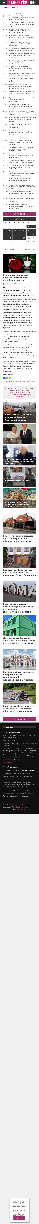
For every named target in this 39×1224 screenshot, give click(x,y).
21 (24, 238)
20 (19, 238)
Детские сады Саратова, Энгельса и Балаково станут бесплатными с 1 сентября (19, 641)
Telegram (23, 395)
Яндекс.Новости (16, 390)
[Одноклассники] (7, 378)
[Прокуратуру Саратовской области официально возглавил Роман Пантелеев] (19, 557)
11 (10, 234)
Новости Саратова (10, 8)
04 (10, 230)
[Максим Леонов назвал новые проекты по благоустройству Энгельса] (19, 434)
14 (24, 234)
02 (33, 227)
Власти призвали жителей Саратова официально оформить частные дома (18, 538)
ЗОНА (32, 381)
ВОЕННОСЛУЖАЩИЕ (9, 381)
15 (29, 234)
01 (29, 227)
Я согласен (19, 1218)
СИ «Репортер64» (15, 805)
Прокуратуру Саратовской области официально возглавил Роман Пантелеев (19, 572)
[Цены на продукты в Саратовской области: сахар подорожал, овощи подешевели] (19, 498)
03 (5, 230)
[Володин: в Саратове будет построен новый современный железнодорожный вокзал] (19, 659)
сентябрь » (26, 249)
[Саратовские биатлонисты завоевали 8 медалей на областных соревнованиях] (19, 693)
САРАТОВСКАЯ (26, 381)
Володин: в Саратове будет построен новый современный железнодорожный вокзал (18, 676)
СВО (4, 383)
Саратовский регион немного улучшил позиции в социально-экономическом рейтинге (18, 608)
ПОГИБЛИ (18, 381)
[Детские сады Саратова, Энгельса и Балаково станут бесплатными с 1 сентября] (19, 625)
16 (33, 234)
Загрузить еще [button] (19, 214)
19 (15, 238)
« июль (12, 249)
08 (29, 230)
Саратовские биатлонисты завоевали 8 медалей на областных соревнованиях (18, 709)
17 (5, 238)
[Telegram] (10, 378)
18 (10, 238)
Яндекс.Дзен (12, 395)
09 (33, 230)
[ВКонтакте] (4, 378)
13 (19, 234)
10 (5, 234)
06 (19, 230)
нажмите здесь (20, 1215)
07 (24, 230)
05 (15, 230)
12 (15, 234)
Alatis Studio (25, 807)
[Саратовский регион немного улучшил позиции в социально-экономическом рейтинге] (19, 591)
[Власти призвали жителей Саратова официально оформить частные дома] (19, 523)
